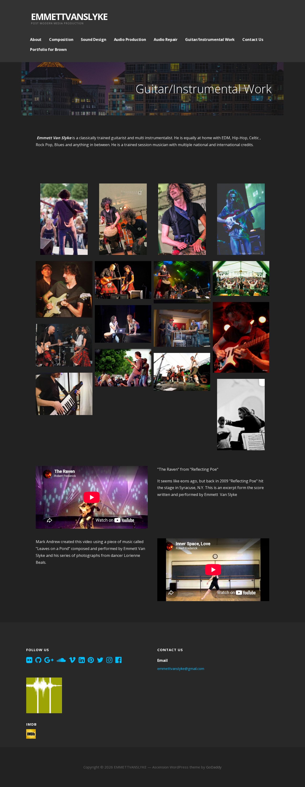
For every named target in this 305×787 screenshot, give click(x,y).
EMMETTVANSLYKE (69, 16)
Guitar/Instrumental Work (210, 39)
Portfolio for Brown (48, 49)
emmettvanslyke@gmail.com (180, 668)
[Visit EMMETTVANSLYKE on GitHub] (38, 660)
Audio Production (130, 39)
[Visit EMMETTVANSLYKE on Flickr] (29, 660)
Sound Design (93, 39)
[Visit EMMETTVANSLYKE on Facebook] (118, 660)
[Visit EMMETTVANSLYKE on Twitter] (100, 660)
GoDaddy (214, 767)
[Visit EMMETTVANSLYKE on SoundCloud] (61, 660)
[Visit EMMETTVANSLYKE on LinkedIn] (82, 660)
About (35, 39)
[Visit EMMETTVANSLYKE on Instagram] (109, 660)
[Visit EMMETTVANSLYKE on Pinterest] (91, 660)
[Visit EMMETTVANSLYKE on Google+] (49, 660)
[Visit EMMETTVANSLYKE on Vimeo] (72, 660)
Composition (61, 39)
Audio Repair (166, 39)
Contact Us (252, 39)
